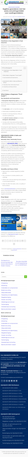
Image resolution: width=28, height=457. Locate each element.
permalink (14, 250)
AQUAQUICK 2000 (13, 234)
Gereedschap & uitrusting (8, 306)
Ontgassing (4, 283)
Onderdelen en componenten (9, 288)
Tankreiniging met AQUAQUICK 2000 (12, 443)
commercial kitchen (9, 188)
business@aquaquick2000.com (14, 377)
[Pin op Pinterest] (18, 241)
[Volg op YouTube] (14, 381)
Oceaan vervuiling (6, 299)
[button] (2, 2)
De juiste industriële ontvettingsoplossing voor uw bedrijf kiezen (21, 263)
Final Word (5, 90)
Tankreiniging (5, 304)
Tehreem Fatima (21, 16)
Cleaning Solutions (17, 248)
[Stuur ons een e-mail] (7, 381)
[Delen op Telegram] (14, 244)
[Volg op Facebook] (2, 381)
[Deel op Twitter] (10, 241)
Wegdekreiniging (6, 297)
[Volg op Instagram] (4, 381)
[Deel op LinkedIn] (22, 241)
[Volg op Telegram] (16, 381)
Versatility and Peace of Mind (10, 86)
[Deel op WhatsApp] (3, 241)
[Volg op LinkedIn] (12, 381)
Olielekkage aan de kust (7, 302)
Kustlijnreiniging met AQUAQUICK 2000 (13, 440)
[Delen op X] (8, 241)
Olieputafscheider (6, 292)
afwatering (4, 285)
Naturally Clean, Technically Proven (11, 84)
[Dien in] (25, 276)
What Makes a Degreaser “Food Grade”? (12, 75)
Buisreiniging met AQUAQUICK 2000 (12, 433)
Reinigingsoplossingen (14, 7)
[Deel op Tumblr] (25, 241)
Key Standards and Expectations (10, 77)
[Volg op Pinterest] (9, 381)
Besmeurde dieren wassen (8, 309)
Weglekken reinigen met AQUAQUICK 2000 (14, 421)
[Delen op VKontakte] (20, 241)
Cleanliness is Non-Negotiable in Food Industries (13, 71)
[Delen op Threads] (13, 241)
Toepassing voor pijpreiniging (9, 295)
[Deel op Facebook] (5, 241)
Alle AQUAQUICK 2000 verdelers (10, 388)
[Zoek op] (26, 2)
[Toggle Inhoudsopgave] (24, 68)
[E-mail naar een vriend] (15, 241)
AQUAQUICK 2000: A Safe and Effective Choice (12, 82)
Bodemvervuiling (6, 290)
